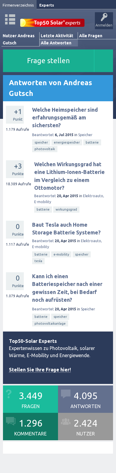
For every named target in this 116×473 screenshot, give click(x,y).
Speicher (85, 135)
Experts (46, 5)
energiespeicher (67, 142)
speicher (41, 142)
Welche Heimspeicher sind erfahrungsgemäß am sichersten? (65, 117)
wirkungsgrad (66, 209)
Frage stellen (48, 61)
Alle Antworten (56, 43)
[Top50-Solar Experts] (52, 19)
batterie (92, 142)
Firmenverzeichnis (18, 5)
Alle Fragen (90, 35)
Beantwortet (43, 135)
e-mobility (61, 254)
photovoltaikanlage (50, 323)
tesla (38, 261)
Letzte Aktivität (57, 35)
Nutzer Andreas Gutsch (19, 39)
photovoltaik (45, 149)
